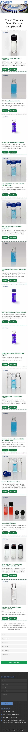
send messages (14, 662)
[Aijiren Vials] (6, 2)
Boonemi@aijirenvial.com (12, 714)
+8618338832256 (9, 711)
